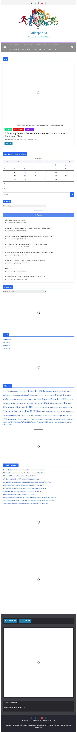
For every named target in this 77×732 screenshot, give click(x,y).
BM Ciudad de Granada (14, 395)
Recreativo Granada (62, 419)
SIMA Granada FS (19, 422)
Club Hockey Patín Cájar (39, 395)
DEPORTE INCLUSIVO (43, 45)
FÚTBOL (55, 45)
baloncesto (35, 391)
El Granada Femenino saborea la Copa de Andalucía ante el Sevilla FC (23, 485)
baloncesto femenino (54, 391)
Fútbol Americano (55, 403)
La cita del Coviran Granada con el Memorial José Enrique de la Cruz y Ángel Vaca (27, 482)
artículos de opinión (17, 391)
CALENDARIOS (28, 45)
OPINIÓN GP (26, 49)
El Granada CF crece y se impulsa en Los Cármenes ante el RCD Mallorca (24, 473)
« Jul (4, 188)
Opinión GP (41, 415)
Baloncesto (8, 129)
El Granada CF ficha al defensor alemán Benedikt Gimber (19, 476)
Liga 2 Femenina (25, 415)
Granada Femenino (54, 407)
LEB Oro (15, 415)
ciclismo (26, 395)
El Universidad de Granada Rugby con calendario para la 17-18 (25, 276)
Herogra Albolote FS (63, 411)
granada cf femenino (40, 407)
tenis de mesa (54, 422)
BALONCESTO (13, 49)
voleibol (7, 425)
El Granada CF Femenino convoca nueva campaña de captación (25, 260)
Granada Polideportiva (20, 411)
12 (25, 172)
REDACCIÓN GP (32, 139)
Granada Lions (67, 407)
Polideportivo (29, 129)
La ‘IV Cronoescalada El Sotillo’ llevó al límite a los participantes (21, 479)
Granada (12, 407)
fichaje (14, 403)
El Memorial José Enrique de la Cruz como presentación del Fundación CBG (29, 252)
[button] (20, 45)
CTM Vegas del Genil (14, 399)
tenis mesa (66, 422)
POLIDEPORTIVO (14, 45)
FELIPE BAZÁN (25, 621)
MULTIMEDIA (39, 49)
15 (56, 172)
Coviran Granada (18, 129)
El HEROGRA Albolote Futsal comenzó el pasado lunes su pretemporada (24, 488)
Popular (39, 215)
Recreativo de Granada (49, 419)
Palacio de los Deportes (54, 415)
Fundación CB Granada (28, 403)
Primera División (26, 419)
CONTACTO (52, 49)
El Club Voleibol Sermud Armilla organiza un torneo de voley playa (26, 244)
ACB (6, 391)
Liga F (33, 415)
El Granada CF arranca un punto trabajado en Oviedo (18, 494)
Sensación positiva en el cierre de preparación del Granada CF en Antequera (25, 503)
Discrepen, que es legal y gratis (15, 220)
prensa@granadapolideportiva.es (14, 707)
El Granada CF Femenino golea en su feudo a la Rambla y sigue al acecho (28, 228)
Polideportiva (38, 33)
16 (66, 172)
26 (25, 179)
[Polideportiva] (5, 47)
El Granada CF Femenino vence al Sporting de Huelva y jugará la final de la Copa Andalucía (29, 497)
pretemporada (14, 419)
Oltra (7, 268)
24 (4, 179)
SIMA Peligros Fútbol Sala (37, 422)
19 (25, 176)
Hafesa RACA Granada (47, 412)
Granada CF (25, 407)
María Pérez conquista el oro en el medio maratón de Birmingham (22, 491)
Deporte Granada (54, 399)
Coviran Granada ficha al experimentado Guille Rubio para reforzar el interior (29, 236)
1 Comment (10, 263)
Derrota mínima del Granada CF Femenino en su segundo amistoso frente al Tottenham (29, 500)
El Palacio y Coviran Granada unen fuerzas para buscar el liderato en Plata (35, 135)
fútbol (43, 403)
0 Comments (9, 139)
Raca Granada (37, 419)
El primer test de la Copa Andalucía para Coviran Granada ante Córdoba (24, 470)
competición (51, 395)
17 (4, 176)
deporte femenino (31, 399)
